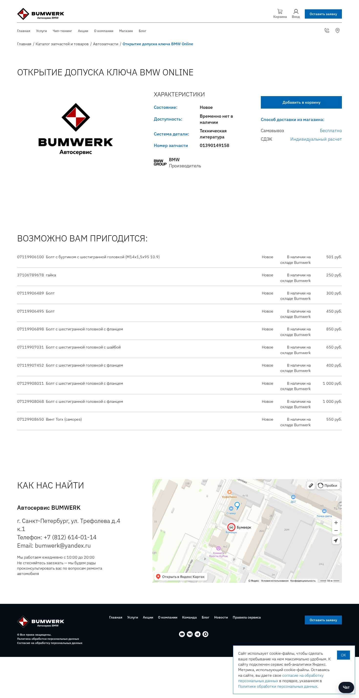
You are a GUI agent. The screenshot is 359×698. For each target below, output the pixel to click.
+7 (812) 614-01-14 (327, 31)
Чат (346, 687)
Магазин (126, 31)
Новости (221, 617)
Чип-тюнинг (62, 31)
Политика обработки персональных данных (48, 639)
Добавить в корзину (301, 102)
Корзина (280, 16)
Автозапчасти (105, 43)
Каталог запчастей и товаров (62, 43)
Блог (142, 31)
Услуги (41, 31)
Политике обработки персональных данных (277, 686)
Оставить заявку (323, 14)
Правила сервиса (247, 617)
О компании (103, 31)
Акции (83, 31)
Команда (189, 617)
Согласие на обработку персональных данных (49, 643)
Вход (296, 16)
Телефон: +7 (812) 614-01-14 (56, 537)
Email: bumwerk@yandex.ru (54, 545)
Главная (23, 31)
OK (343, 655)
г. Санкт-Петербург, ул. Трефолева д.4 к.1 (338, 31)
